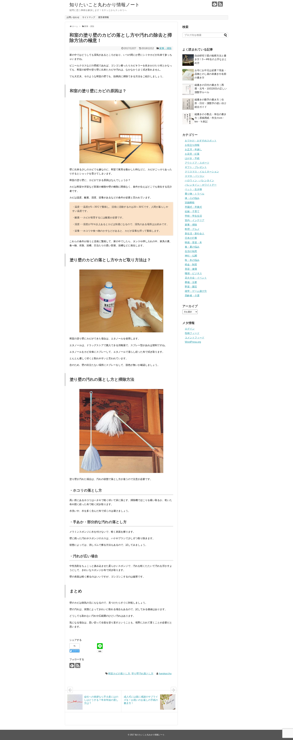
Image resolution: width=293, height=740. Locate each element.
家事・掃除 (165, 48)
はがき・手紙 (192, 158)
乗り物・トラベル (194, 193)
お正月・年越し (193, 149)
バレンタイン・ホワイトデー (201, 185)
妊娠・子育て (192, 211)
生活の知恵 (191, 251)
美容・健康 (191, 269)
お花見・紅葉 (192, 154)
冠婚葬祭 (190, 202)
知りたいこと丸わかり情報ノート (104, 4)
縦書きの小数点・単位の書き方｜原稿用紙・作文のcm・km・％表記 (210, 118)
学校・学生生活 (193, 216)
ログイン (190, 328)
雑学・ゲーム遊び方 (196, 291)
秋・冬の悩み (192, 260)
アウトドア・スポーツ (197, 162)
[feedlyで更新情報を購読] (214, 4)
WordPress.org (193, 342)
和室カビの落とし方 (119, 673)
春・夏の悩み (192, 247)
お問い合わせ (73, 17)
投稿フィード (192, 333)
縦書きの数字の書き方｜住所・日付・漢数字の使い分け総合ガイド (210, 103)
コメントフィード (194, 337)
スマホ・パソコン (194, 176)
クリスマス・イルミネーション (202, 171)
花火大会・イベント (196, 278)
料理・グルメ (192, 229)
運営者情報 (103, 17)
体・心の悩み (192, 198)
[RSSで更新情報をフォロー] (220, 4)
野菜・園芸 (191, 286)
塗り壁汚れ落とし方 (142, 673)
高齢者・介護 (192, 295)
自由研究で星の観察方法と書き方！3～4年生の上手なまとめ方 (211, 59)
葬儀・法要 (191, 282)
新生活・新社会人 (194, 233)
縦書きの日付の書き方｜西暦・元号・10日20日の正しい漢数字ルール (211, 89)
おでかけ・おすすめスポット (201, 140)
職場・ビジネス (193, 273)
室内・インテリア (194, 220)
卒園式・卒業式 (193, 207)
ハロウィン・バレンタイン (199, 180)
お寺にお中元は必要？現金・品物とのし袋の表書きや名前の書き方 (210, 74)
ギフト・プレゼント (196, 167)
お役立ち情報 (192, 145)
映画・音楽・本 (193, 242)
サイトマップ (88, 17)
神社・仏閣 (191, 255)
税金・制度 (191, 264)
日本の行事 (191, 238)
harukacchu (165, 673)
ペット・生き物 (193, 189)
